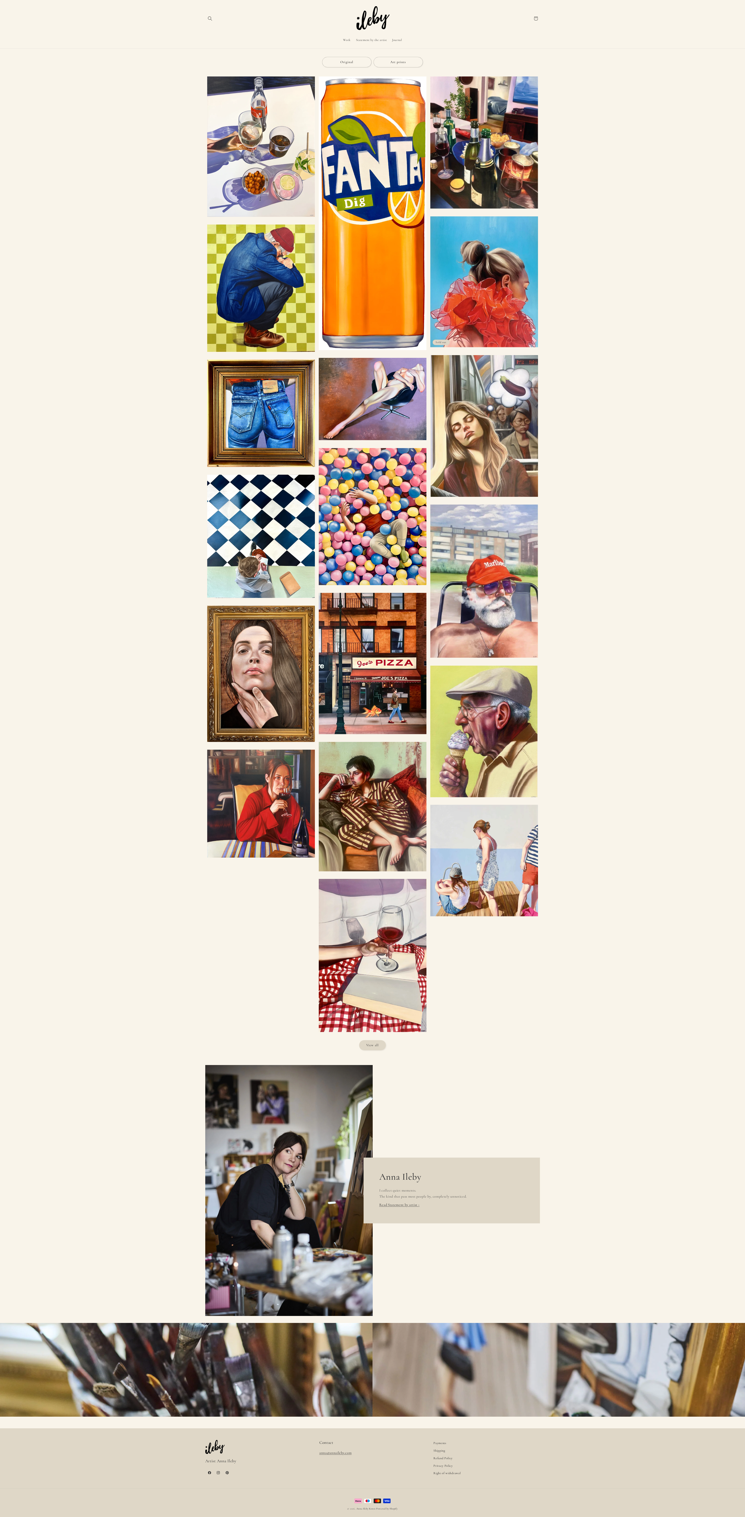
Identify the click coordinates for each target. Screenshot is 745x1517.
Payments (439, 1443)
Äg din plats (372, 442)
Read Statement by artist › (399, 1205)
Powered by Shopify (387, 1508)
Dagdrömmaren (484, 498)
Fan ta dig (372, 352)
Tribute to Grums (484, 210)
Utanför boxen (261, 354)
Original (346, 62)
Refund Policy (443, 1458)
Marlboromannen (484, 659)
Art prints (398, 62)
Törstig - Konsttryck (260, 218)
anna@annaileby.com (335, 1453)
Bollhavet (372, 587)
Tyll (484, 349)
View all (372, 1045)
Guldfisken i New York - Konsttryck (372, 736)
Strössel (484, 799)
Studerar (261, 600)
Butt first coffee (260, 469)
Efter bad (484, 918)
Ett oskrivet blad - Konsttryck (372, 1034)
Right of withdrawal (447, 1473)
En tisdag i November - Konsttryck (373, 873)
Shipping (439, 1451)
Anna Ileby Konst (366, 1508)
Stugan (260, 859)
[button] (210, 18)
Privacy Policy (443, 1466)
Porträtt (261, 744)
